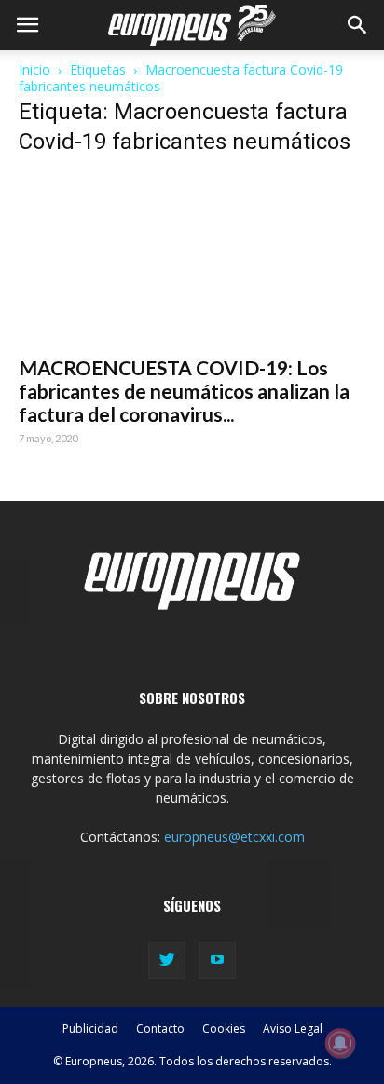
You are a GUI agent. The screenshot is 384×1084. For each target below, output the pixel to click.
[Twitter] (166, 960)
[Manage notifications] (340, 1043)
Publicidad (90, 1029)
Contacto (160, 1029)
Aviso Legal (292, 1029)
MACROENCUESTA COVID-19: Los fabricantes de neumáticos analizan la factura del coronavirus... (184, 391)
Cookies (223, 1029)
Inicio (34, 69)
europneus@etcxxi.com (234, 837)
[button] (358, 25)
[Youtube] (217, 960)
